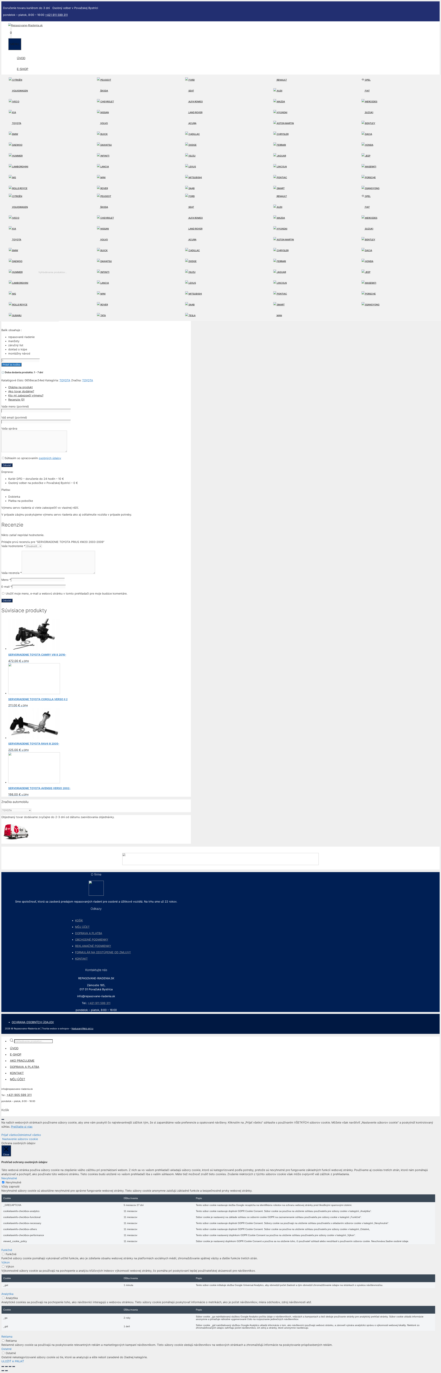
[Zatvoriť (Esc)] (13, 1366)
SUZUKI (368, 112)
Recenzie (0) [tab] (16, 399)
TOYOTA (16, 123)
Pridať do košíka (11, 364)
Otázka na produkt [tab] (20, 387)
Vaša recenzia (11, 573)
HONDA (369, 145)
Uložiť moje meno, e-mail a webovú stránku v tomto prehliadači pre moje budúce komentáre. (66, 593)
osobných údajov (50, 458)
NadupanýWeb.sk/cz (82, 1028)
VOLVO (104, 123)
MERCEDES (371, 101)
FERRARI (281, 145)
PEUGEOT (105, 79)
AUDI (279, 90)
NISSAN (104, 112)
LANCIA (104, 166)
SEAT (191, 90)
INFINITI (104, 155)
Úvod (21, 58)
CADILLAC (194, 134)
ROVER (104, 188)
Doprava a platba (88, 933)
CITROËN (17, 79)
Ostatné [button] (6, 1349)
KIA (14, 112)
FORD (191, 79)
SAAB (191, 188)
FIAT (367, 90)
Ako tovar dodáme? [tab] (21, 391)
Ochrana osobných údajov (33, 1022)
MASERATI (370, 166)
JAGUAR (281, 155)
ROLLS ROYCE (19, 188)
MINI (103, 177)
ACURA (192, 123)
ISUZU (192, 155)
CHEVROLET (107, 101)
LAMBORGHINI (20, 166)
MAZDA (280, 101)
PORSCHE (370, 177)
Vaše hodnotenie (13, 546)
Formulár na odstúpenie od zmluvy (103, 952)
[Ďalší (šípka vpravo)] (6, 1370)
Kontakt (81, 958)
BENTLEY (370, 123)
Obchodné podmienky (91, 939)
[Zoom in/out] (2, 1366)
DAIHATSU (106, 145)
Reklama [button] (6, 1336)
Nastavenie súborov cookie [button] (20, 1139)
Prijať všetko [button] (9, 1135)
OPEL (367, 79)
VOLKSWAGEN (20, 90)
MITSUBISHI (195, 177)
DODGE (192, 145)
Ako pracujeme (22, 1060)
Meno (6, 579)
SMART (280, 188)
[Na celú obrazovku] (6, 1366)
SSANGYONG (372, 188)
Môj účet (82, 927)
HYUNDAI (281, 112)
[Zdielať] (10, 1366)
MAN (279, 315)
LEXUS (192, 166)
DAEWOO (17, 145)
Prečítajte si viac (22, 1126)
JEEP (367, 155)
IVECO (15, 101)
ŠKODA (104, 90)
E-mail (6, 586)
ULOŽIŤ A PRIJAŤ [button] (12, 1361)
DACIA (368, 134)
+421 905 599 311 (19, 1095)
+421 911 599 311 (56, 15)
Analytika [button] (7, 1294)
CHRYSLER (282, 134)
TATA (103, 315)
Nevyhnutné (13, 1182)
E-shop (22, 69)
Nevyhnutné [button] (9, 1178)
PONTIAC (281, 177)
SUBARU (17, 315)
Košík (79, 920)
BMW (15, 134)
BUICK (104, 134)
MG (14, 177)
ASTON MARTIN (285, 123)
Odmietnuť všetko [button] (29, 1135)
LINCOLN (281, 166)
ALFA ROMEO (195, 101)
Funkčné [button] (6, 1250)
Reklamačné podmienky (93, 946)
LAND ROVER (195, 112)
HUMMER (17, 155)
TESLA (192, 315)
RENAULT (281, 79)
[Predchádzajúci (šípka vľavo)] (2, 1370)
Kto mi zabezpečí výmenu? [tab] (25, 395)
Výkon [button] (5, 1262)
